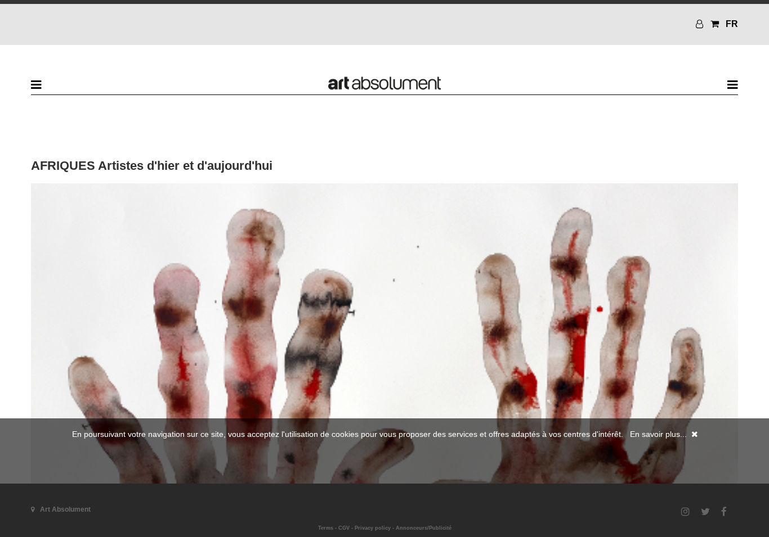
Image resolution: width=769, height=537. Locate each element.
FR (732, 24)
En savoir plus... (658, 434)
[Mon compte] (701, 24)
